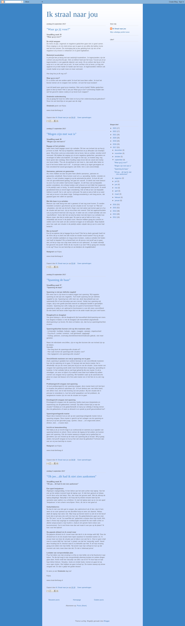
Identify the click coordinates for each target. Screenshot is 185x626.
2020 (115, 138)
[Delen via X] (52, 121)
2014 (115, 211)
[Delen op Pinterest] (57, 121)
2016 (115, 204)
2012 (115, 217)
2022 (115, 131)
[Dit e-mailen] (47, 121)
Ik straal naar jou (72, 14)
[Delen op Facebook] (55, 121)
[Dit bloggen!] (50, 121)
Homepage (77, 600)
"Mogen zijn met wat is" (61, 134)
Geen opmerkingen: (84, 117)
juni (116, 184)
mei (116, 188)
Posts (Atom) (82, 606)
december (118, 150)
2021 (115, 135)
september (119, 160)
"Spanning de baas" (58, 280)
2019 (115, 141)
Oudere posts (99, 600)
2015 (115, 208)
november (118, 153)
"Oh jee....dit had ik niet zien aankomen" (71, 476)
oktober (118, 157)
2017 (115, 147)
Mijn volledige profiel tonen (120, 32)
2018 (115, 144)
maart (117, 194)
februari (118, 197)
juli (116, 181)
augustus (118, 178)
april (116, 191)
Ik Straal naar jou (119, 29)
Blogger (106, 621)
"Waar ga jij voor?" (58, 29)
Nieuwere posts (54, 600)
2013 (115, 214)
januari (117, 200)
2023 (115, 128)
